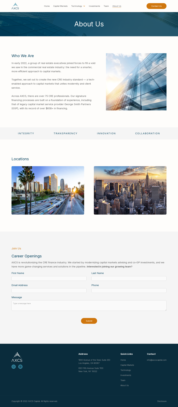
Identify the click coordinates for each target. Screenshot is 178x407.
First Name (18, 273)
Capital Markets (60, 6)
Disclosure (161, 401)
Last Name (97, 273)
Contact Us (156, 6)
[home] (15, 6)
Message (17, 297)
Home (47, 6)
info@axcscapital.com (156, 360)
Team (106, 6)
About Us (116, 6)
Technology (125, 370)
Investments (94, 6)
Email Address (20, 285)
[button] (78, 6)
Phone (95, 285)
